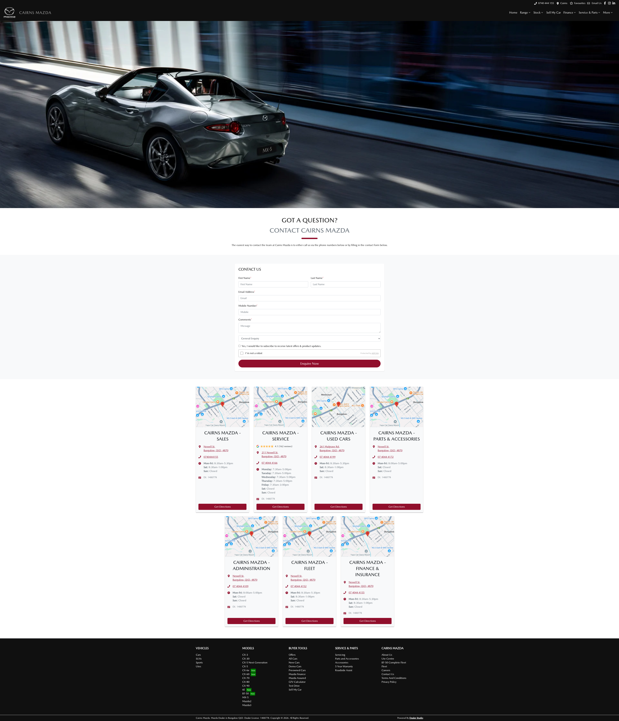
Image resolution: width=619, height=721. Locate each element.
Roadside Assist (343, 670)
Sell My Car (553, 12)
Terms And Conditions (394, 678)
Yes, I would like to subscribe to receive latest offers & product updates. (281, 346)
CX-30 (245, 658)
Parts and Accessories (347, 658)
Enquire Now (309, 364)
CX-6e (245, 670)
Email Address (246, 291)
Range (524, 12)
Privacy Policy (389, 681)
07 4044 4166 (269, 462)
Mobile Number (247, 305)
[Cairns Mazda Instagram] (610, 3)
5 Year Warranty (344, 666)
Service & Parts (588, 12)
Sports (199, 662)
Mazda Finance (297, 674)
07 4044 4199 (327, 456)
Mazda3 (246, 705)
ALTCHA (375, 353)
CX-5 (245, 666)
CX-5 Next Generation (254, 662)
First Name (244, 278)
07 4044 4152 (298, 586)
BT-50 (245, 693)
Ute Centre (388, 658)
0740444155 (211, 456)
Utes (198, 666)
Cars (198, 654)
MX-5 (245, 697)
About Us (387, 654)
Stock (536, 12)
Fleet (384, 666)
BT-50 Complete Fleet (394, 662)
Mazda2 (246, 701)
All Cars (293, 658)
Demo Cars (295, 666)
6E (243, 689)
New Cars (294, 662)
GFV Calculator (297, 681)
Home (513, 12)
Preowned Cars (297, 670)
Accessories (341, 662)
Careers (386, 670)
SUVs (198, 658)
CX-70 (245, 678)
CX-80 (245, 681)
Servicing (340, 654)
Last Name (317, 278)
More (606, 12)
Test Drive (294, 685)
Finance (568, 12)
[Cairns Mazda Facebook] (605, 3)
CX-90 (245, 685)
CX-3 (245, 654)
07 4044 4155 (356, 592)
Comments (245, 319)
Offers (292, 654)
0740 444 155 (546, 3)
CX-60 (245, 674)
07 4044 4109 (240, 586)
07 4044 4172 (385, 456)
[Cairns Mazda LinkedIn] (614, 3)
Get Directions (222, 506)
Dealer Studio (416, 718)
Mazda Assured (297, 678)
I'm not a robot (253, 353)
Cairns (563, 3)
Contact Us (388, 674)
